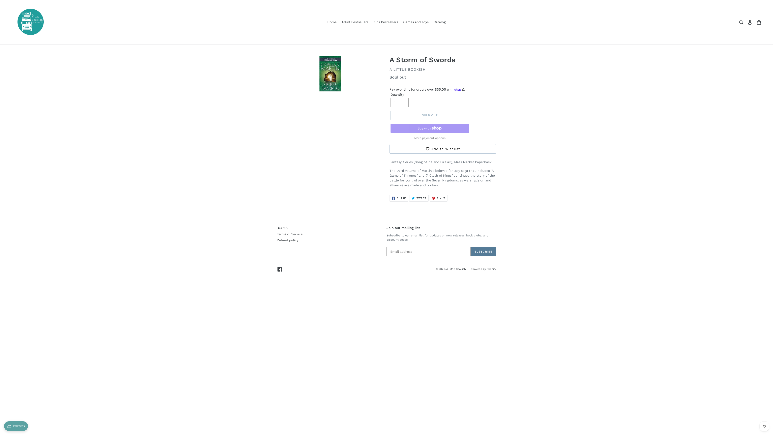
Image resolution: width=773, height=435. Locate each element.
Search (282, 228)
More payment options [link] (429, 138)
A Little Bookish (456, 268)
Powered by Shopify (483, 268)
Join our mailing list (403, 228)
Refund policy (287, 240)
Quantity (397, 94)
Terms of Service (290, 234)
